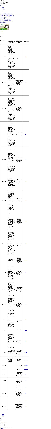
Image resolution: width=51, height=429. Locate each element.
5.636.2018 (26, 369)
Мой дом (3, 414)
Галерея (3, 415)
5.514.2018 (26, 365)
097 (25, 406)
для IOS (1, 31)
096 (25, 399)
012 (25, 374)
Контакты (3, 416)
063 (25, 393)
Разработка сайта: (2, 428)
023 (25, 380)
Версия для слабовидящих (2, 5)
